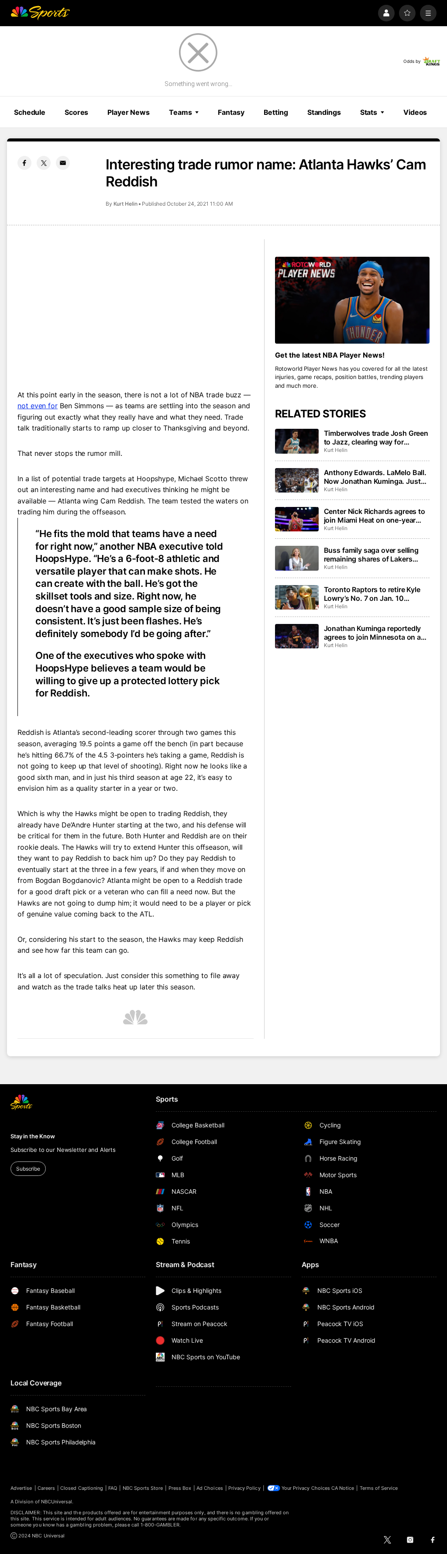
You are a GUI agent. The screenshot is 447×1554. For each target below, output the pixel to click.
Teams (180, 112)
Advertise (21, 1488)
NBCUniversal (56, 1502)
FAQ (112, 1488)
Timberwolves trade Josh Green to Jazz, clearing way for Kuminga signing (376, 437)
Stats (368, 112)
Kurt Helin (125, 203)
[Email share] (63, 163)
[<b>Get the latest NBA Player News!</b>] (352, 300)
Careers (46, 1488)
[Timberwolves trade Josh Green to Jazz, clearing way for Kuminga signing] (297, 441)
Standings (324, 112)
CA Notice (342, 1488)
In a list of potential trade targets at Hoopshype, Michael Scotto (122, 478)
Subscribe (28, 1168)
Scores (76, 112)
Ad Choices (209, 1488)
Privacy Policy (244, 1488)
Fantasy (231, 112)
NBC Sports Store (143, 1488)
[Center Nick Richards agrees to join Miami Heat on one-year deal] (297, 519)
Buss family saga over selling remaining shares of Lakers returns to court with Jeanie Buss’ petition (371, 554)
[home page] (40, 13)
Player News (128, 112)
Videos (415, 112)
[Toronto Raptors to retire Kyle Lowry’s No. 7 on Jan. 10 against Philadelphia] (297, 597)
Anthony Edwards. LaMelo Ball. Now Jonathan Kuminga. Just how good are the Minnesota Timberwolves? (375, 477)
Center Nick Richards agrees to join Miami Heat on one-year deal (374, 515)
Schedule (29, 112)
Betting (276, 112)
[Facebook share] (24, 163)
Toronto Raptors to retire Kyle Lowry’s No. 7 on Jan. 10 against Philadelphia (372, 594)
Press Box (180, 1488)
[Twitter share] (44, 163)
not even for (37, 405)
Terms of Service (379, 1488)
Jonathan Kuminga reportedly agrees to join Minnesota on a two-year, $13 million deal (372, 632)
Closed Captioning (81, 1488)
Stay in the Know (32, 1136)
